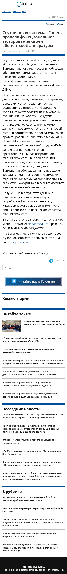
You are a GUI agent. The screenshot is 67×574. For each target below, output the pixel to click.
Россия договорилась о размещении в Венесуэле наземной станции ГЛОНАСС (28, 351)
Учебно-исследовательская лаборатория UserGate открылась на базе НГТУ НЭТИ (29, 535)
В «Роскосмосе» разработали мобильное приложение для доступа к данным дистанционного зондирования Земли (33, 362)
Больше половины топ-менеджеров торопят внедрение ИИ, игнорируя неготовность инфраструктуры (31, 464)
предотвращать (39, 224)
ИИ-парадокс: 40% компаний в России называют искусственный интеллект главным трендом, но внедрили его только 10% (33, 522)
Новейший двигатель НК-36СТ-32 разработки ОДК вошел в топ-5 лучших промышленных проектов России (32, 416)
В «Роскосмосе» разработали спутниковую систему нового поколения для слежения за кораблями (29, 395)
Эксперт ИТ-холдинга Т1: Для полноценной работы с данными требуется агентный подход (30, 499)
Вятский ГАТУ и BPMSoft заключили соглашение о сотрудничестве (29, 441)
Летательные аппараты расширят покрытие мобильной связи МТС (32, 510)
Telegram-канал (20, 242)
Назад (8, 267)
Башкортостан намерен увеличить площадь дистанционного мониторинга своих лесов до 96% (29, 373)
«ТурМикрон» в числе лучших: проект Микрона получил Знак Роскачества (32, 453)
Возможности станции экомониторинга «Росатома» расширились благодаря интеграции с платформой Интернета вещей (30, 547)
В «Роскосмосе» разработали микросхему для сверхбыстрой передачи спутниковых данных (26, 384)
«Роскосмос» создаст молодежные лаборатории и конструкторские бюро (44, 323)
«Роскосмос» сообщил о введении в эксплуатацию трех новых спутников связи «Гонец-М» (31, 340)
